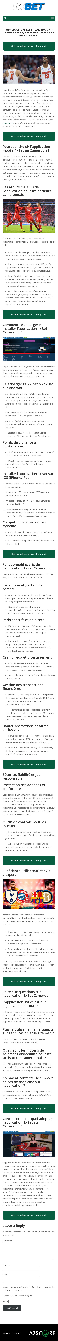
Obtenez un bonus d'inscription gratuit (29, 46)
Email (6, 1274)
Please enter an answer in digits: (17, 1295)
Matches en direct (13, 1333)
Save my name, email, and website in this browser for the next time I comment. (29, 1288)
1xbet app (7, 122)
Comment (8, 1240)
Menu (6, 18)
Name (6, 1265)
